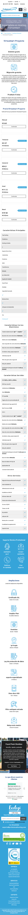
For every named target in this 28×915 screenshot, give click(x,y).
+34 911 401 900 (8, 4)
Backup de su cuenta (7, 520)
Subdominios (8, 388)
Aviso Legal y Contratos (14, 872)
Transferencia (5, 267)
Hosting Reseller (14, 888)
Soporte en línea (14, 897)
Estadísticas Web (7, 492)
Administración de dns (8, 488)
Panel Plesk (5, 283)
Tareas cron (5, 508)
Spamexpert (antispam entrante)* (14, 368)
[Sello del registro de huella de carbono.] (14, 856)
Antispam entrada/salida (8, 307)
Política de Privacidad (14, 874)
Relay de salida (6, 363)
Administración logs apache (9, 404)
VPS (14, 887)
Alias (6, 392)
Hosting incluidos (6, 243)
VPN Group (14, 904)
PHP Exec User (6, 384)
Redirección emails (9, 339)
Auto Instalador (6, 484)
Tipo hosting (5, 235)
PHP (9, 380)
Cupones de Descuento (14, 876)
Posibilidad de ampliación (8, 524)
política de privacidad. (20, 822)
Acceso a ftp (5, 504)
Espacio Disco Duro (6, 251)
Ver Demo (14, 766)
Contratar (14, 126)
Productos (4, 259)
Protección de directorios (8, 500)
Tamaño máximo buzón (9, 331)
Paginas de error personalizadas (10, 400)
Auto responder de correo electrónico (14, 343)
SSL (3, 315)
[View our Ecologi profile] (15, 809)
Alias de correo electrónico (11, 347)
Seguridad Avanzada (7, 291)
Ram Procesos (7, 408)
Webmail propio (6, 355)
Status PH (14, 899)
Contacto (22, 4)
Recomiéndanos (14, 871)
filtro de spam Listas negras (9, 359)
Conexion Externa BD (8, 469)
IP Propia (5, 396)
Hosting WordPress (14, 883)
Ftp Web (4, 512)
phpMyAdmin (6, 465)
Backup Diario (5, 299)
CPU (3, 412)
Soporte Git (5, 528)
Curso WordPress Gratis (14, 901)
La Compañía (14, 869)
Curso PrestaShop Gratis (14, 902)
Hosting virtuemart (16, 33)
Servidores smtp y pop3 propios (10, 351)
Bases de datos (8, 457)
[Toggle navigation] (20, 9)
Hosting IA (14, 890)
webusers (5, 516)
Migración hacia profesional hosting (11, 480)
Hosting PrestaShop (14, 885)
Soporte (16, 4)
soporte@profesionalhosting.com (14, 827)
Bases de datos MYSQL (8, 461)
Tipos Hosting (7, 33)
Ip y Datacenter (5, 275)
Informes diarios (6, 496)
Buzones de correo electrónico (12, 335)
